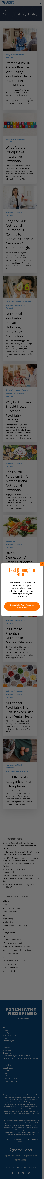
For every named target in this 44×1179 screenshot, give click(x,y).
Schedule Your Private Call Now (22, 606)
